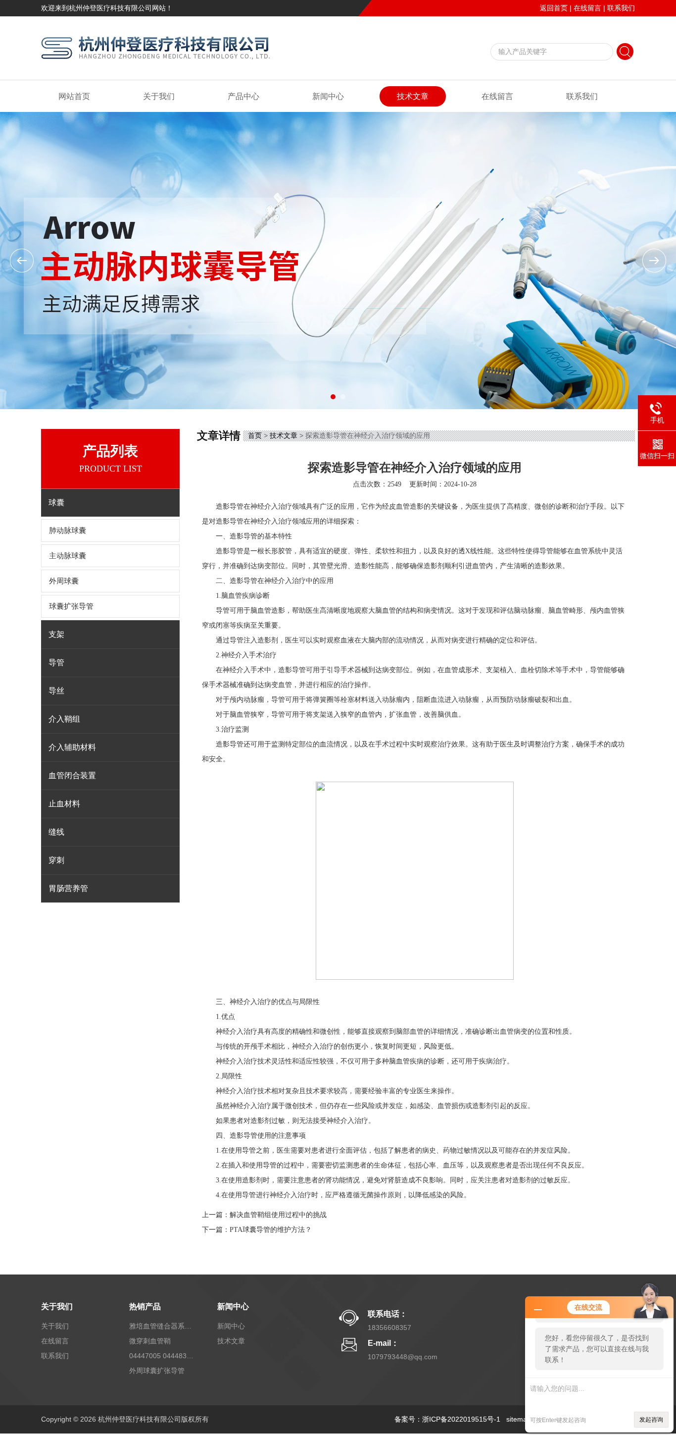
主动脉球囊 (67, 556)
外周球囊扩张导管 (157, 1371)
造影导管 (229, 521)
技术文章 (413, 96)
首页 (255, 435)
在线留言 (587, 8)
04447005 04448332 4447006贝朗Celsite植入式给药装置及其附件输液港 (161, 1356)
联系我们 (621, 8)
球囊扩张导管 (71, 606)
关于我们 (159, 96)
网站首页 (74, 96)
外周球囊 (64, 581)
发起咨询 (651, 1419)
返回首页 (554, 8)
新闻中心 (328, 96)
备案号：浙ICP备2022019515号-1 (447, 1419)
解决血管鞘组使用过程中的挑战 (278, 1215)
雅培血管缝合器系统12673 (161, 1326)
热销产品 (145, 1306)
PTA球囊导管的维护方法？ (271, 1229)
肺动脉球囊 (67, 530)
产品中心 (243, 96)
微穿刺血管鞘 (150, 1341)
